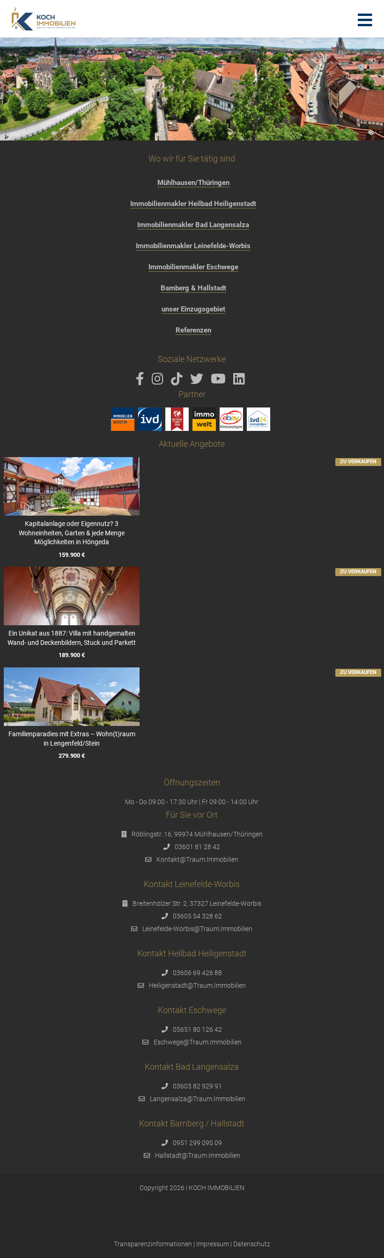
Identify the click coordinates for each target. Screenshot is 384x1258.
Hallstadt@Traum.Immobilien (197, 1155)
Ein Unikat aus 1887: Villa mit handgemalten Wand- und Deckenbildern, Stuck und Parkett (71, 637)
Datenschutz (251, 1244)
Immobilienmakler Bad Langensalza (193, 225)
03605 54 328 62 (197, 916)
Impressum (212, 1244)
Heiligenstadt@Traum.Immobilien (197, 985)
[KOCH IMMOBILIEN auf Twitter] (198, 381)
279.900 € (72, 755)
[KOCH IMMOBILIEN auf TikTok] (178, 381)
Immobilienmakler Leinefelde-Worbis (193, 246)
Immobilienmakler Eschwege (193, 267)
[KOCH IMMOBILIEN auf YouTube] (219, 381)
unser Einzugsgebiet (193, 309)
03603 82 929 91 (197, 1086)
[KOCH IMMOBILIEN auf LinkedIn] (241, 381)
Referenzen (193, 330)
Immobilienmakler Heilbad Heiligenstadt (193, 204)
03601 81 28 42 (197, 847)
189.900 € (72, 655)
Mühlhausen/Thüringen (193, 182)
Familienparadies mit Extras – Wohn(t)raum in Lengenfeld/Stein (71, 738)
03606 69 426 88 (197, 973)
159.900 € (72, 554)
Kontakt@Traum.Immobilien (197, 859)
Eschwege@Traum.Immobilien (198, 1042)
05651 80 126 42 (197, 1029)
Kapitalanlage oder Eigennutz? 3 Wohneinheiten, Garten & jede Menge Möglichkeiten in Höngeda (72, 533)
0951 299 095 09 (197, 1143)
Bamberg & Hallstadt (193, 288)
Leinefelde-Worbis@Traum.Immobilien (197, 928)
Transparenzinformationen (153, 1244)
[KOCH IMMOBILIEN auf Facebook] (141, 381)
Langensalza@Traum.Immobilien (197, 1099)
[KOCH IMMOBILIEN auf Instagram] (159, 381)
